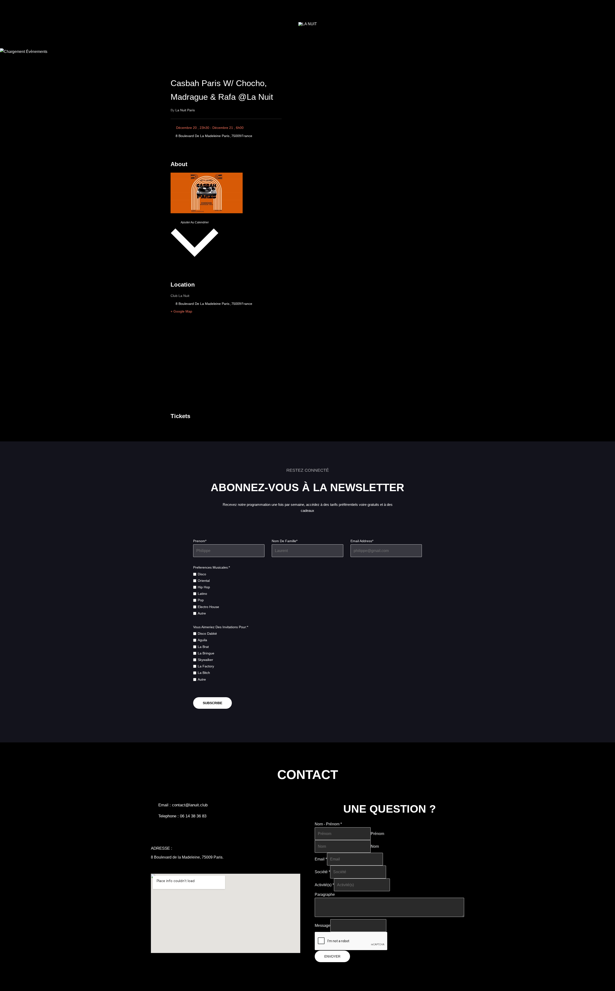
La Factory (206, 666)
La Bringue (206, 653)
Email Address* (362, 541)
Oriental (204, 581)
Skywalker (205, 660)
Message (322, 925)
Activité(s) (324, 885)
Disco (202, 574)
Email (321, 859)
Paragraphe (325, 894)
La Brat (203, 647)
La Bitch (204, 673)
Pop (201, 600)
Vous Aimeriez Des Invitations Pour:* (220, 627)
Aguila (202, 640)
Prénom (377, 834)
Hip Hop (204, 587)
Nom (375, 846)
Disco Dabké (207, 633)
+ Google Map (181, 311)
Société (322, 872)
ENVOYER (332, 956)
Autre (202, 613)
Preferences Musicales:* (211, 567)
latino (202, 594)
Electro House (208, 607)
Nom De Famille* (284, 541)
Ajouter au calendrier (195, 222)
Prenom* (199, 541)
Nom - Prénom (328, 824)
